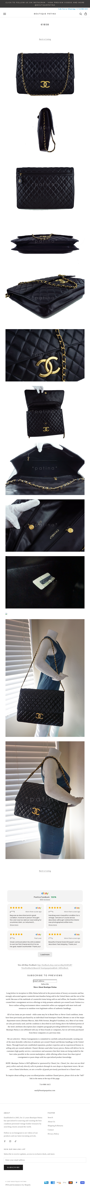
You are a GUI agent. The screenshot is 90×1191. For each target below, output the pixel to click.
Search (50, 1117)
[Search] (81, 14)
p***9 (12, 911)
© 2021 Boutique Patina (15, 1181)
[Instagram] (10, 1141)
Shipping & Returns (55, 1126)
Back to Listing (45, 39)
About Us (51, 1122)
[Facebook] (5, 1141)
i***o (51, 938)
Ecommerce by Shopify (22, 1185)
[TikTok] (15, 1141)
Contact (51, 1130)
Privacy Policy (53, 1134)
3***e (12, 938)
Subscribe (13, 1167)
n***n (51, 911)
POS (7, 1185)
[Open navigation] (4, 14)
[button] (14, 925)
